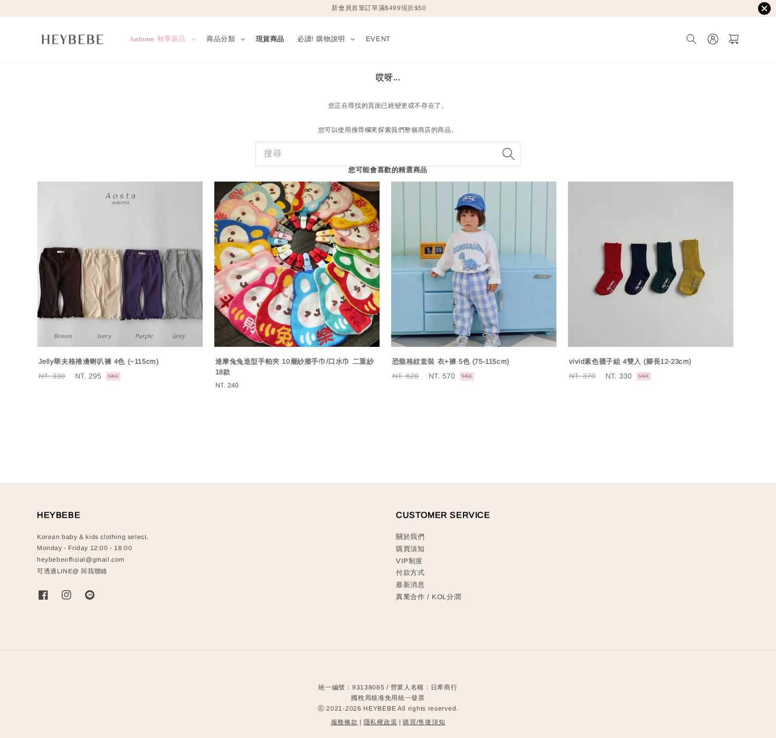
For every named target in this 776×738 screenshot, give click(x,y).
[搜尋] (508, 153)
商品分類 (220, 39)
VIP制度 (409, 561)
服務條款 (344, 722)
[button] (691, 39)
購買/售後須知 (424, 722)
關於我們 (410, 537)
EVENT (378, 39)
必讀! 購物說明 (321, 39)
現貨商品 (270, 39)
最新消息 (410, 585)
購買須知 (410, 549)
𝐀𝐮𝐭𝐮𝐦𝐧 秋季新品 (157, 39)
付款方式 (410, 572)
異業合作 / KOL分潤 (428, 597)
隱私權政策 (381, 722)
